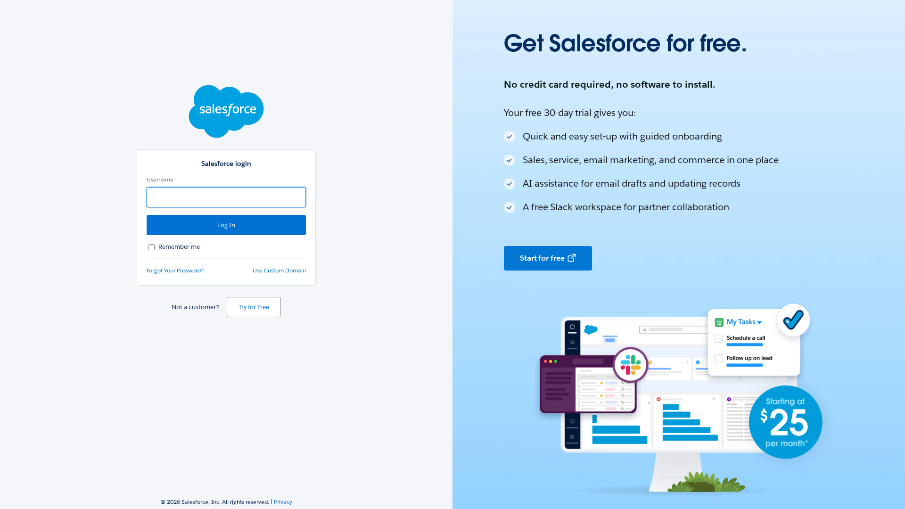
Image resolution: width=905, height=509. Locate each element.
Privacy (283, 502)
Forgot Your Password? (175, 270)
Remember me (179, 247)
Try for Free (254, 307)
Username (160, 179)
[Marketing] (678, 254)
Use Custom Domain (279, 270)
